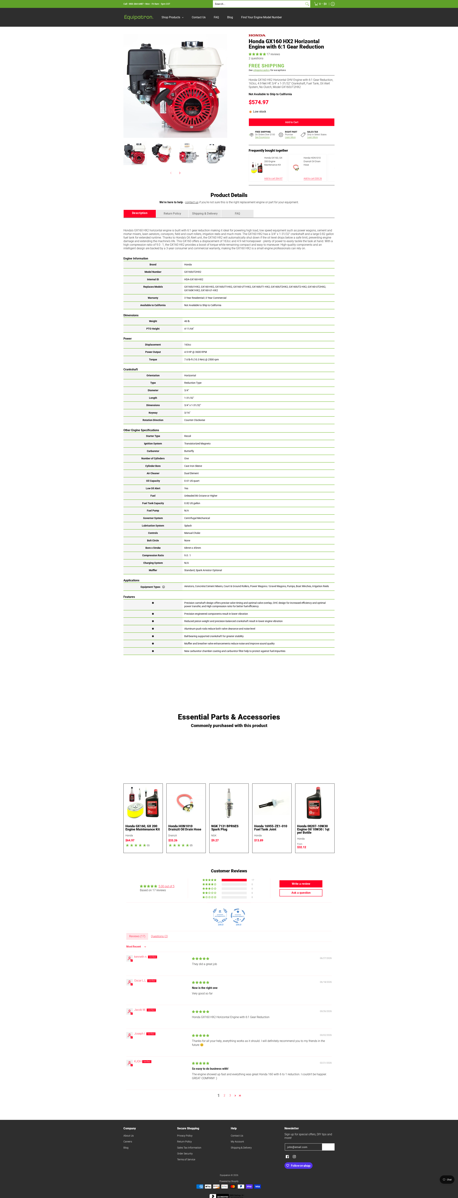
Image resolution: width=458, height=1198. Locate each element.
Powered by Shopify (229, 1181)
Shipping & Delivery (241, 1147)
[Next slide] (329, 168)
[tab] (140, 214)
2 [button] (224, 1095)
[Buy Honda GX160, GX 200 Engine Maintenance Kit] (143, 803)
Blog (125, 1147)
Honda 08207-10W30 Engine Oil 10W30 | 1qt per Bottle (313, 829)
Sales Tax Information (189, 1147)
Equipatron (225, 1175)
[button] (258, 54)
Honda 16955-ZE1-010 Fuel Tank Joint (270, 827)
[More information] (163, 587)
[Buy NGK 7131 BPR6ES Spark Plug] (229, 803)
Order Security (185, 1153)
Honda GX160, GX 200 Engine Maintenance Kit (142, 827)
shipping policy (261, 70)
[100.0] (220, 916)
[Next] (225, 86)
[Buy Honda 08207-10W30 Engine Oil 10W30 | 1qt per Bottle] (315, 803)
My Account (237, 1141)
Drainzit (172, 835)
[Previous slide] (254, 168)
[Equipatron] (138, 17)
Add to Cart (291, 122)
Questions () (159, 936)
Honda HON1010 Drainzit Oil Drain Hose (184, 827)
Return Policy (184, 1141)
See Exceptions (262, 137)
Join (328, 1146)
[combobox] (258, 4)
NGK (213, 835)
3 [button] (230, 1095)
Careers (127, 1141)
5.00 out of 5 (166, 886)
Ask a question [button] (301, 892)
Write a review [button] (301, 883)
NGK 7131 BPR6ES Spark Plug (224, 827)
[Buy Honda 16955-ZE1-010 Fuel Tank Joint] (272, 803)
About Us (128, 1135)
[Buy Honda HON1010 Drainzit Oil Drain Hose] (186, 803)
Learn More (290, 137)
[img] (200, 958)
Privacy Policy (185, 1135)
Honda (129, 835)
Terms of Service (186, 1159)
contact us (191, 202)
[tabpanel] (229, 436)
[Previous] (126, 86)
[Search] (307, 4)
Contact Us (237, 1135)
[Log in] (332, 4)
